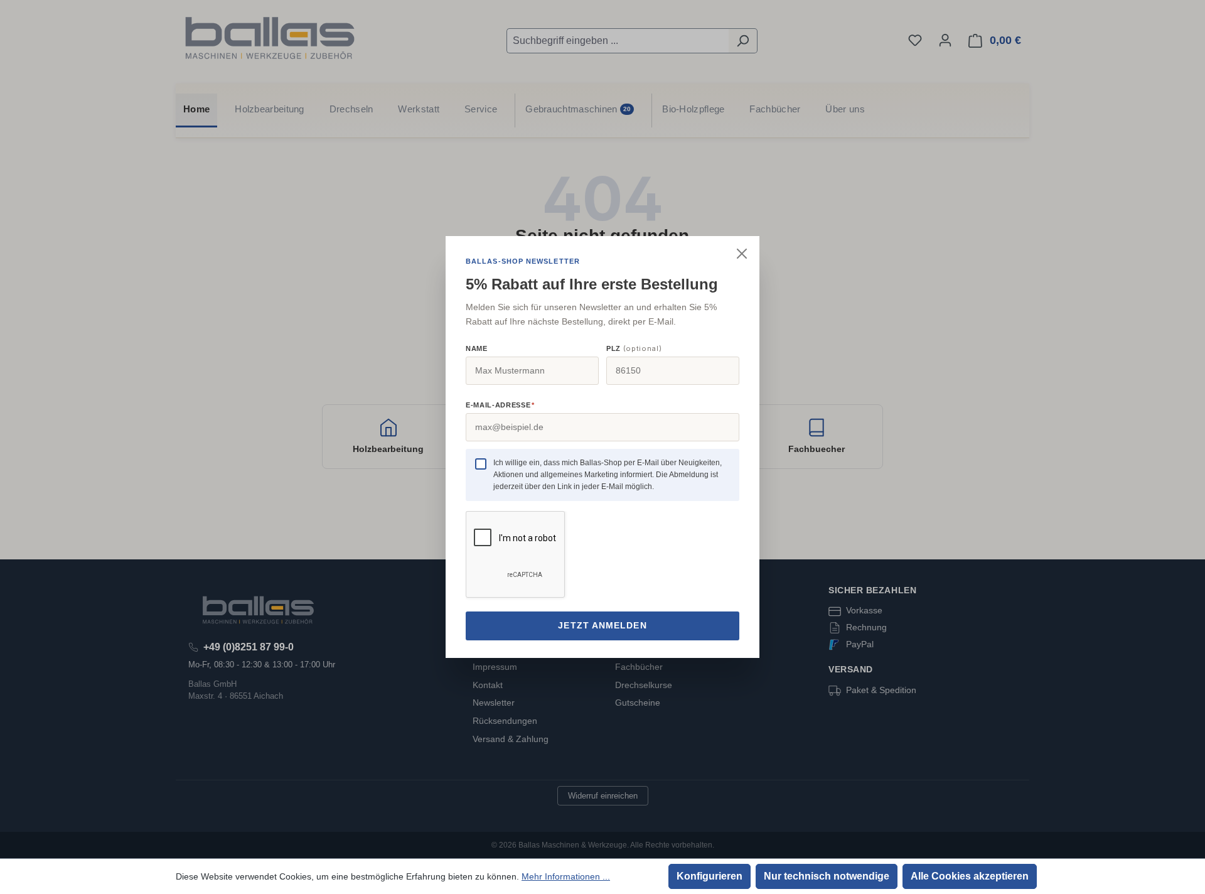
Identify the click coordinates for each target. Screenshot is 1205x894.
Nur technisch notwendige (826, 876)
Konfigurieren (709, 876)
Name (477, 348)
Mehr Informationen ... (566, 876)
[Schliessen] (741, 253)
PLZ (633, 348)
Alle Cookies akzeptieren (970, 876)
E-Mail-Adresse (500, 405)
